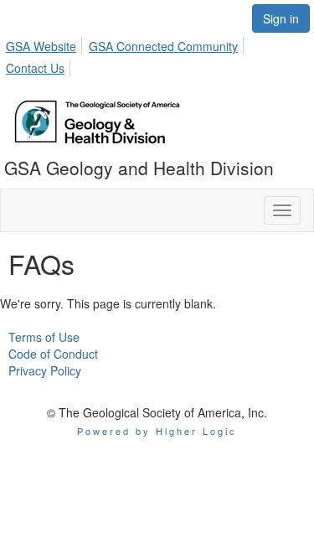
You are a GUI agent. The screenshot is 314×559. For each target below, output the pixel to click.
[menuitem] (45, 43)
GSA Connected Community (163, 46)
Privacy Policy (44, 370)
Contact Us (35, 68)
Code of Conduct (53, 353)
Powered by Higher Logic (157, 430)
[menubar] (157, 54)
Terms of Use (44, 337)
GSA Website (41, 46)
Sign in (281, 18)
